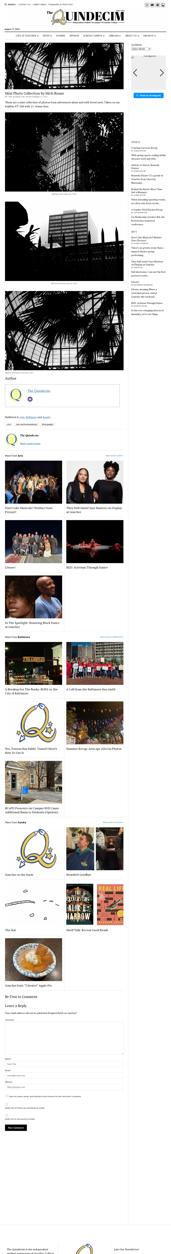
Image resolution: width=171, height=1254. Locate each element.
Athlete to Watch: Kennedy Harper (145, 167)
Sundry (60, 35)
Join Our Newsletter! (126, 1249)
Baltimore (31, 417)
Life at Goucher (26, 35)
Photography (47, 424)
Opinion (74, 35)
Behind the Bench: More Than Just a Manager (146, 191)
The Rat (10, 930)
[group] (148, 73)
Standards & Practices (60, 4)
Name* (8, 1059)
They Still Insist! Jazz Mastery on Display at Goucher (94, 510)
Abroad (113, 35)
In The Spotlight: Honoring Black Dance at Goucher (32, 625)
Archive (148, 35)
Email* (8, 1070)
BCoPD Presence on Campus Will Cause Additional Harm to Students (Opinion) (32, 810)
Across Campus (92, 35)
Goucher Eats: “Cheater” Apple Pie (28, 985)
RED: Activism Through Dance (87, 567)
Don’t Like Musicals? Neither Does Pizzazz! (28, 510)
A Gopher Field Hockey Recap (147, 209)
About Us (131, 35)
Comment (9, 1020)
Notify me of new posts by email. (20, 1119)
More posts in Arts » (115, 455)
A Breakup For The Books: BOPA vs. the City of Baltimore (31, 691)
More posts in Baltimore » (112, 637)
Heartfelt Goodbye (78, 875)
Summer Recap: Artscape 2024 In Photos (93, 749)
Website (8, 1082)
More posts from (30, 443)
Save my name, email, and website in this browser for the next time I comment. (45, 1096)
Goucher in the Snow (19, 875)
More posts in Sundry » (113, 822)
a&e (9, 424)
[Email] (30, 399)
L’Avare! (10, 567)
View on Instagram (150, 95)
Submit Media (39, 4)
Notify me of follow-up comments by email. (25, 1108)
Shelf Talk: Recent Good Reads (87, 930)
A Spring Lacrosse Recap (144, 147)
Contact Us (25, 4)
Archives (136, 45)
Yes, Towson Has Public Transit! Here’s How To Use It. (31, 751)
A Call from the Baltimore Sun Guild (90, 689)
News (46, 35)
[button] (148, 88)
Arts (22, 417)
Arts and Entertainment (26, 424)
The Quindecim (39, 391)
